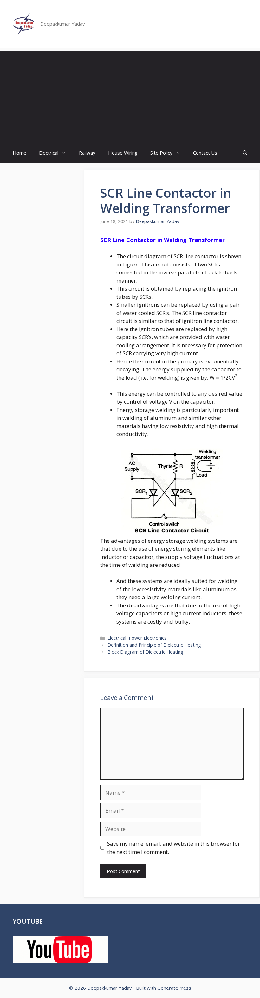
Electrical (48, 153)
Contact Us (205, 153)
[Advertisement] (130, 95)
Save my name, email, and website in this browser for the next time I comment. (173, 847)
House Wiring (123, 153)
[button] (245, 153)
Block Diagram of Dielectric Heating (145, 652)
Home (19, 153)
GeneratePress (174, 988)
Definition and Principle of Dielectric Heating (154, 645)
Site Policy (161, 153)
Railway (87, 153)
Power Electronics (147, 638)
